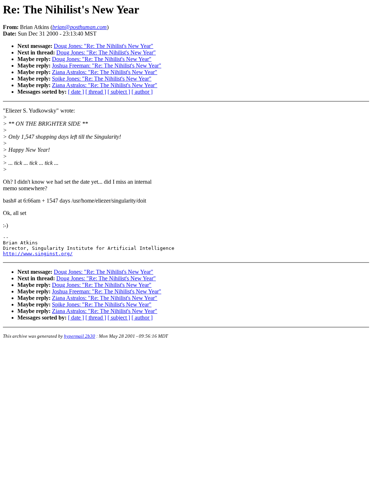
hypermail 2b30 (79, 336)
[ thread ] (95, 92)
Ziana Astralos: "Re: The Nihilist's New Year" (104, 72)
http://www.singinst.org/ (38, 253)
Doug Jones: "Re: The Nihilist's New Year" (103, 46)
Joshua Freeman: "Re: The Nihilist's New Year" (106, 65)
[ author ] (142, 92)
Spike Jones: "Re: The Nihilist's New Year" (101, 79)
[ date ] (76, 92)
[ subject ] (119, 92)
